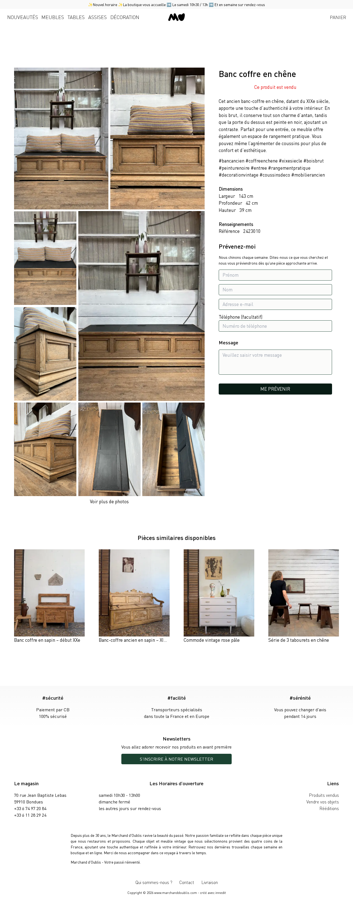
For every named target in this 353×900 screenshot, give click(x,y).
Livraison (209, 882)
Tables (76, 17)
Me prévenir (275, 389)
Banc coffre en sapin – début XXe (47, 640)
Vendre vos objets (322, 802)
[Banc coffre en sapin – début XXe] (49, 596)
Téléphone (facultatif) (241, 317)
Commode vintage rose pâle (212, 640)
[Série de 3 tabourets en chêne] (303, 596)
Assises (97, 17)
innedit (220, 893)
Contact (186, 882)
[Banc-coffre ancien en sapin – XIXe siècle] (134, 596)
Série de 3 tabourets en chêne (298, 640)
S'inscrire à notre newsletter (176, 759)
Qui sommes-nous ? (153, 882)
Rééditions (329, 808)
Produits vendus (324, 795)
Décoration (124, 17)
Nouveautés (22, 17)
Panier (338, 17)
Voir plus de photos (109, 501)
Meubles (52, 17)
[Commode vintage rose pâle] (219, 596)
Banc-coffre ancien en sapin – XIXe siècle (140, 640)
